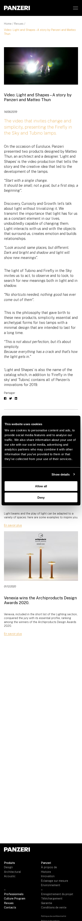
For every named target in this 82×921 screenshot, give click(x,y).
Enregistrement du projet (57, 894)
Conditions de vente (53, 907)
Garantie (46, 903)
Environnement (50, 885)
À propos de (49, 867)
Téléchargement (51, 898)
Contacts (10, 907)
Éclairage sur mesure (54, 880)
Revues (18, 23)
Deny (41, 497)
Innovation (48, 876)
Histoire (46, 871)
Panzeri (46, 862)
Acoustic (10, 876)
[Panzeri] (17, 8)
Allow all (41, 486)
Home (8, 23)
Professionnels (13, 894)
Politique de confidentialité (53, 916)
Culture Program (14, 898)
